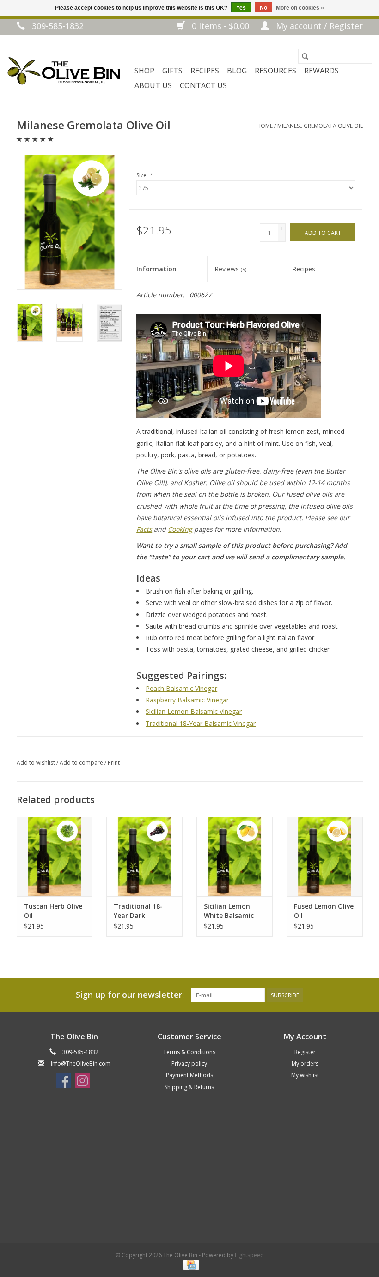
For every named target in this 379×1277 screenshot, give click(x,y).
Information (156, 268)
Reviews (230, 268)
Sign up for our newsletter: (130, 995)
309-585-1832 (57, 25)
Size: (144, 175)
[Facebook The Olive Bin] (63, 1080)
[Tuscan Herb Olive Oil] (55, 856)
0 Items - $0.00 (220, 25)
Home (265, 126)
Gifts (172, 71)
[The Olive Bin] (63, 71)
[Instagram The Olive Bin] (82, 1080)
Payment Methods (189, 1075)
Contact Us (203, 85)
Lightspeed (249, 1255)
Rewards (321, 71)
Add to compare (82, 763)
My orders (305, 1063)
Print (114, 763)
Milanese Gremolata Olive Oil (320, 126)
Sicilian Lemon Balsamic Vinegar (194, 711)
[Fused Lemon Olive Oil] (325, 856)
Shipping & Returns (189, 1087)
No (263, 8)
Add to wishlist (36, 763)
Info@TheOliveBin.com (80, 1063)
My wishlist (305, 1075)
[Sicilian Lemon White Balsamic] (234, 856)
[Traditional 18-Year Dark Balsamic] (144, 856)
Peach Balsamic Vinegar (181, 688)
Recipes (204, 71)
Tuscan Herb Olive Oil (53, 911)
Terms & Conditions (189, 1052)
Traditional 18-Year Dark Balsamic (138, 911)
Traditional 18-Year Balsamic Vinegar (201, 723)
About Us (153, 85)
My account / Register (318, 25)
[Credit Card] (189, 1265)
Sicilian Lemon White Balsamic (229, 911)
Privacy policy (189, 1063)
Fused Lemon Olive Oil (324, 911)
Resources (275, 71)
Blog (237, 71)
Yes (241, 8)
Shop (144, 71)
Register (305, 1052)
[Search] (305, 56)
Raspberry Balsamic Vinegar (187, 699)
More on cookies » (300, 8)
